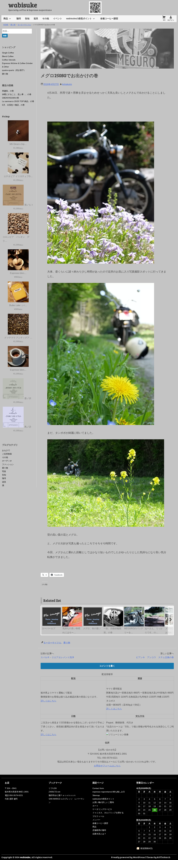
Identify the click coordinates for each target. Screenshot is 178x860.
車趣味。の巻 (8, 91)
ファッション (8, 464)
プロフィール (98, 816)
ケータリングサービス (102, 809)
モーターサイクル (52, 642)
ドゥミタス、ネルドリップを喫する (108, 813)
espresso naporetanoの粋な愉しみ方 (108, 792)
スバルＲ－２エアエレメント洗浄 (57, 657)
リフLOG (53, 788)
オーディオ (7, 461)
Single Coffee (8, 53)
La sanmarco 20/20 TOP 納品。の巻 (18, 101)
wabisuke (22, 4)
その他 (45, 18)
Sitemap (96, 795)
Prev (44, 608)
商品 (5, 18)
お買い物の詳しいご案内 (103, 802)
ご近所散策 (7, 454)
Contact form (98, 788)
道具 (36, 18)
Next (171, 608)
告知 (27, 18)
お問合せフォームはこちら (107, 766)
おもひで (6, 450)
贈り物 (5, 74)
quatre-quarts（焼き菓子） (14, 70)
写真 (4, 471)
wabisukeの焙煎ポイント (79, 18)
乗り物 (66, 642)
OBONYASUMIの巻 (10, 98)
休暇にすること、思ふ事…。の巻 (16, 94)
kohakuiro (67, 84)
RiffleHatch (163, 857)
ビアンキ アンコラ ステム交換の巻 (155, 657)
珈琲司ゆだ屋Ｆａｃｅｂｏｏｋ (62, 795)
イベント (57, 18)
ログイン (170, 20)
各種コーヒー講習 (109, 18)
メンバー (96, 820)
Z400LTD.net (54, 792)
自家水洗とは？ (99, 834)
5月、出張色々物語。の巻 (13, 105)
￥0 (164, 20)
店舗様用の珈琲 (99, 830)
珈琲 (18, 18)
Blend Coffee (7, 56)
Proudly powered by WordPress (128, 857)
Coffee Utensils (8, 60)
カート (95, 806)
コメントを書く (107, 666)
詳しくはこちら (48, 701)
